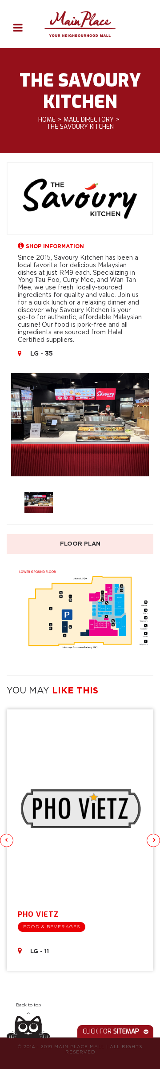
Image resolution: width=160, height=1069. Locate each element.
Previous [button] (6, 840)
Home (47, 120)
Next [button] (153, 840)
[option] (80, 424)
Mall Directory (89, 120)
